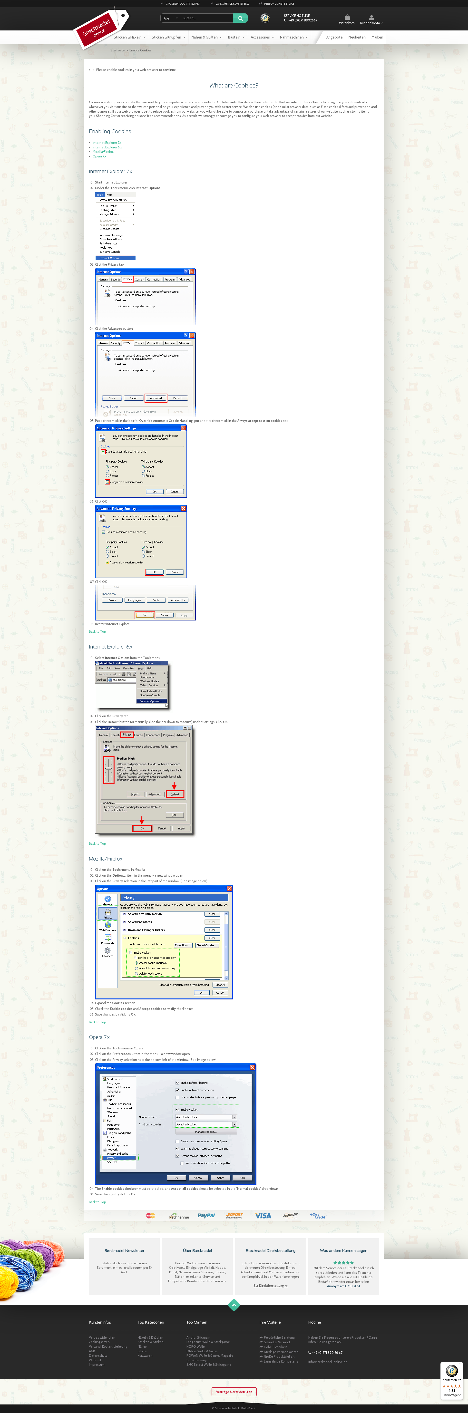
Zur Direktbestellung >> (271, 1285)
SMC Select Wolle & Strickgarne (208, 1364)
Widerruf (95, 1360)
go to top (229, 1310)
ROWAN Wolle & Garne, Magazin (209, 1355)
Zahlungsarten (99, 1342)
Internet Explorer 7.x (107, 143)
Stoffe (142, 1351)
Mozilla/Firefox (103, 152)
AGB (92, 1351)
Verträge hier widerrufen (234, 1392)
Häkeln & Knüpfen (150, 1337)
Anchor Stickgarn (198, 1337)
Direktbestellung (273, 1267)
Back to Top (97, 631)
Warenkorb (347, 23)
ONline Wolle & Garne (202, 1351)
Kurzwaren (145, 1355)
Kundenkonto (370, 23)
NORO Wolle (195, 1346)
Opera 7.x (99, 156)
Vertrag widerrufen (102, 1337)
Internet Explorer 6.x (107, 147)
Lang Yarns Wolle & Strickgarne (208, 1342)
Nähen (142, 1346)
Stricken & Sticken (151, 1342)
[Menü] (460, 1365)
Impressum (97, 1364)
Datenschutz (98, 1355)
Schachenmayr (196, 1360)
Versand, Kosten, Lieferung (108, 1346)
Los (240, 18)
